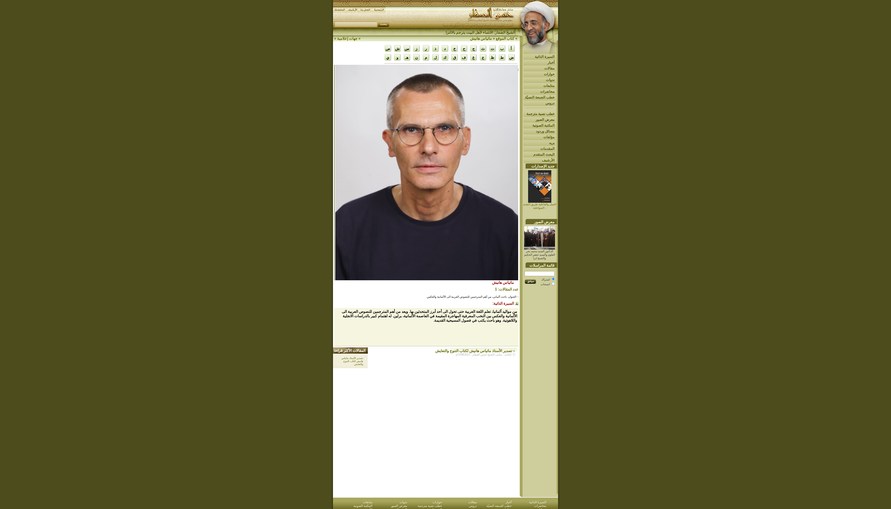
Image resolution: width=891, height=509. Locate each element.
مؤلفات (549, 137)
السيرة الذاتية (545, 57)
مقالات (549, 68)
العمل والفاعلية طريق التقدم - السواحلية (539, 206)
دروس (550, 103)
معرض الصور (545, 119)
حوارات (549, 74)
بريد (552, 143)
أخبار (551, 62)
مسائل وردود (545, 131)
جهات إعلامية (347, 38)
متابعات (549, 86)
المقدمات (547, 148)
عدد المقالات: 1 (507, 289)
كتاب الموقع (505, 38)
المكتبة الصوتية (544, 125)
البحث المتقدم (544, 154)
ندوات (550, 80)
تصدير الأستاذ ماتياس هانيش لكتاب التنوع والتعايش (352, 361)
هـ (406, 57)
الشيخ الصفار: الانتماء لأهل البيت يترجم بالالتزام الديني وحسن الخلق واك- (460, 32)
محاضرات (547, 91)
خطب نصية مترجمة (540, 114)
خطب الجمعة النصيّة (540, 97)
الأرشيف (548, 160)
